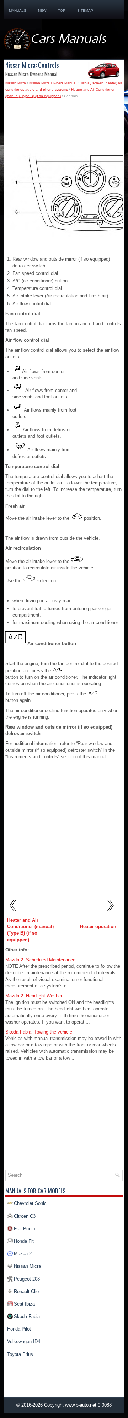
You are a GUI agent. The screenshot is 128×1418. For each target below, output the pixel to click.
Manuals (17, 10)
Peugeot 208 (27, 1279)
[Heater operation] (110, 913)
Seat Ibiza (24, 1304)
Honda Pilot (19, 1329)
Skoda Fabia (27, 1316)
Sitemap (85, 10)
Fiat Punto (24, 1228)
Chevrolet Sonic (30, 1203)
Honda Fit (24, 1241)
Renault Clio (26, 1291)
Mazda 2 (23, 1253)
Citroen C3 (25, 1216)
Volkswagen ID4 (23, 1341)
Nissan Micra (15, 83)
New (42, 10)
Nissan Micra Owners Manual (52, 83)
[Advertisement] (64, 127)
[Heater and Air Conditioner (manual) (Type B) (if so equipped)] (13, 913)
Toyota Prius (20, 1354)
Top (61, 10)
